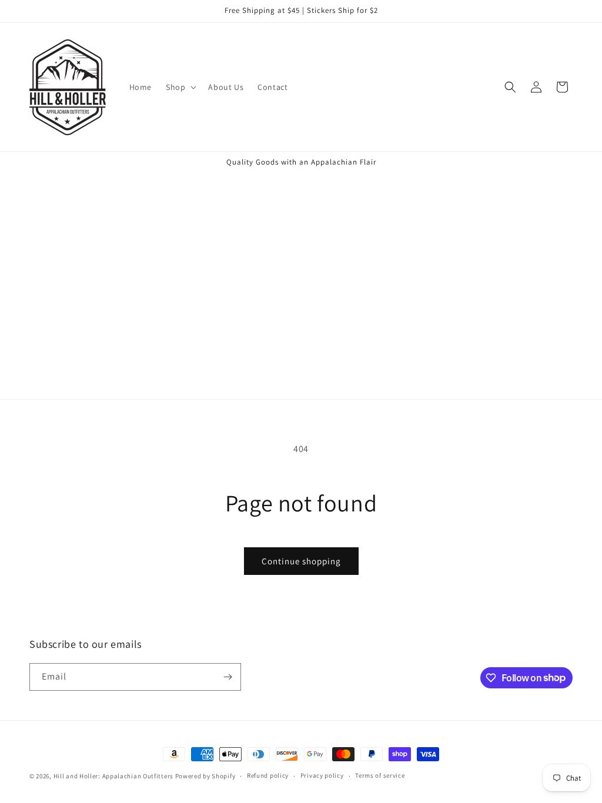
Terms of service (379, 775)
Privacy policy (322, 775)
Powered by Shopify (205, 776)
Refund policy (268, 775)
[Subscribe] (227, 677)
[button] (180, 87)
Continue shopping (301, 561)
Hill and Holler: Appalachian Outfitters (113, 776)
